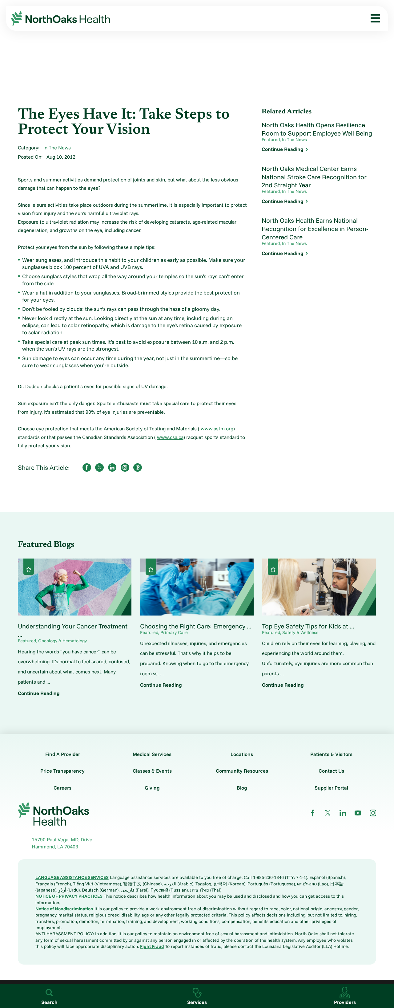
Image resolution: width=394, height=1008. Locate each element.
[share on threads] (137, 467)
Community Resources (242, 770)
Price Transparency (62, 770)
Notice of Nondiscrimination (64, 909)
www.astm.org (217, 428)
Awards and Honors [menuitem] (35, 167)
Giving (152, 787)
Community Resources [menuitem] (39, 205)
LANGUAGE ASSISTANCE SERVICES (72, 877)
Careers (62, 787)
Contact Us (331, 770)
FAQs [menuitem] (20, 231)
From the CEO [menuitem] (30, 115)
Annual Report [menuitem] (30, 180)
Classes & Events (152, 770)
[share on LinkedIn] (112, 467)
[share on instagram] (125, 467)
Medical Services (152, 754)
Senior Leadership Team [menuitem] (41, 141)
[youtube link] (358, 813)
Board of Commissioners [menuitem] (41, 128)
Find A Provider (62, 754)
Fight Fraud (152, 946)
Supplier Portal (331, 787)
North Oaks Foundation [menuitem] (40, 192)
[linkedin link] (343, 813)
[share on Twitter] (99, 467)
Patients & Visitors (331, 754)
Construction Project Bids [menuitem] (42, 218)
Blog (242, 787)
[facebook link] (312, 813)
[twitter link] (327, 813)
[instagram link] (373, 813)
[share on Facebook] (86, 467)
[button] (373, 18)
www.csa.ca (170, 437)
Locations (242, 754)
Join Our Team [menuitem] (30, 154)
